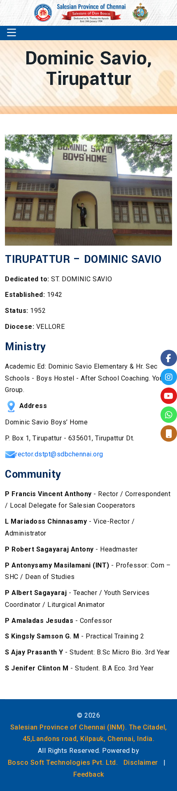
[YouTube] (169, 396)
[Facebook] (169, 358)
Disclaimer (140, 762)
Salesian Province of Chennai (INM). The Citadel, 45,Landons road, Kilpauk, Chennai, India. (88, 733)
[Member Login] (169, 433)
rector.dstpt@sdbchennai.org (59, 454)
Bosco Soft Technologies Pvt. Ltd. (63, 762)
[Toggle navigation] (11, 33)
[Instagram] (169, 377)
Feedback (88, 774)
